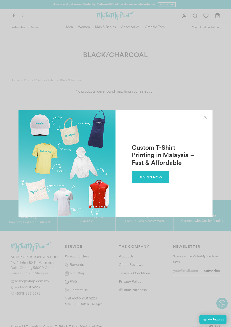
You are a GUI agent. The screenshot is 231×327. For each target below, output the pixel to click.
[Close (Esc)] (205, 117)
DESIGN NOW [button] (150, 177)
